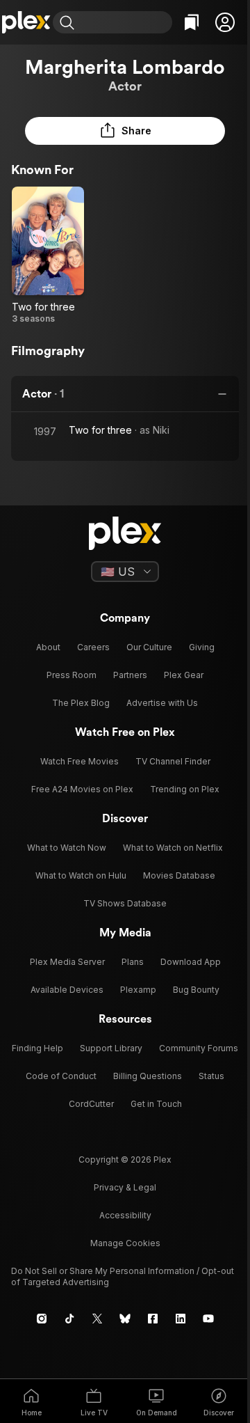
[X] (97, 1318)
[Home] (26, 22)
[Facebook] (153, 1318)
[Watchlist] (192, 22)
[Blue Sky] (125, 1318)
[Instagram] (42, 1318)
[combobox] (125, 22)
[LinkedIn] (180, 1318)
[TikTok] (69, 1318)
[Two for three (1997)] (48, 255)
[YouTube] (208, 1318)
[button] (225, 22)
